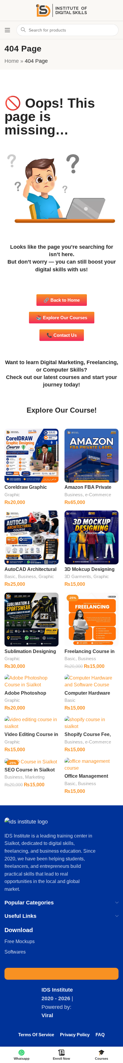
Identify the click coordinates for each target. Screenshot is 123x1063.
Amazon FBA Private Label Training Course (89, 489)
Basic (10, 576)
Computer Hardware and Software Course (88, 695)
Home (11, 61)
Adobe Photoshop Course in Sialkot (25, 695)
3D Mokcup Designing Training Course (89, 571)
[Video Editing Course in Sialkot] (31, 722)
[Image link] (26, 821)
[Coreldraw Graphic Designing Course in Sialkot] (31, 456)
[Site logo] (61, 10)
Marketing (34, 776)
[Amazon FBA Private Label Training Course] (91, 456)
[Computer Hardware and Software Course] (91, 681)
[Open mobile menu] (7, 30)
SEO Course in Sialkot (29, 769)
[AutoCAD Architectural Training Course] (31, 537)
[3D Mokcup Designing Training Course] (91, 537)
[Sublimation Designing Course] (31, 619)
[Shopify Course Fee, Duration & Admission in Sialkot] (91, 722)
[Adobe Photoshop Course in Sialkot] (31, 681)
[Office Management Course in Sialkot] (91, 764)
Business (73, 494)
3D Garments (77, 576)
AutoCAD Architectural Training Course (30, 571)
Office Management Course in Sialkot (86, 778)
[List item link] (61, 941)
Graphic (12, 494)
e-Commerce (98, 494)
